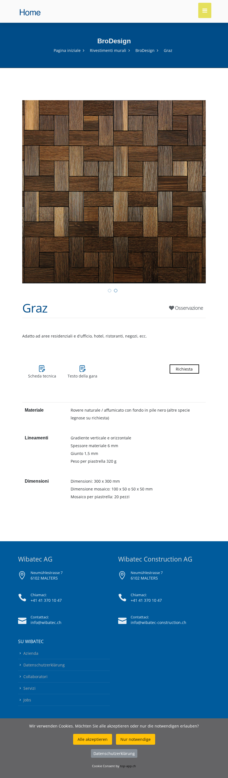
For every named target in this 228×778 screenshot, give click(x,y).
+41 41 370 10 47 (46, 600)
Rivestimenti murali (108, 50)
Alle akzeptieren (93, 739)
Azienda (30, 653)
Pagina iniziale (67, 50)
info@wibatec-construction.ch (158, 622)
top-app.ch (128, 766)
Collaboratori (35, 676)
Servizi (29, 688)
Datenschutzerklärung (44, 665)
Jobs (27, 700)
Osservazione (188, 307)
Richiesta (184, 369)
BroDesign (145, 50)
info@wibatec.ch (46, 622)
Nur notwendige (135, 739)
